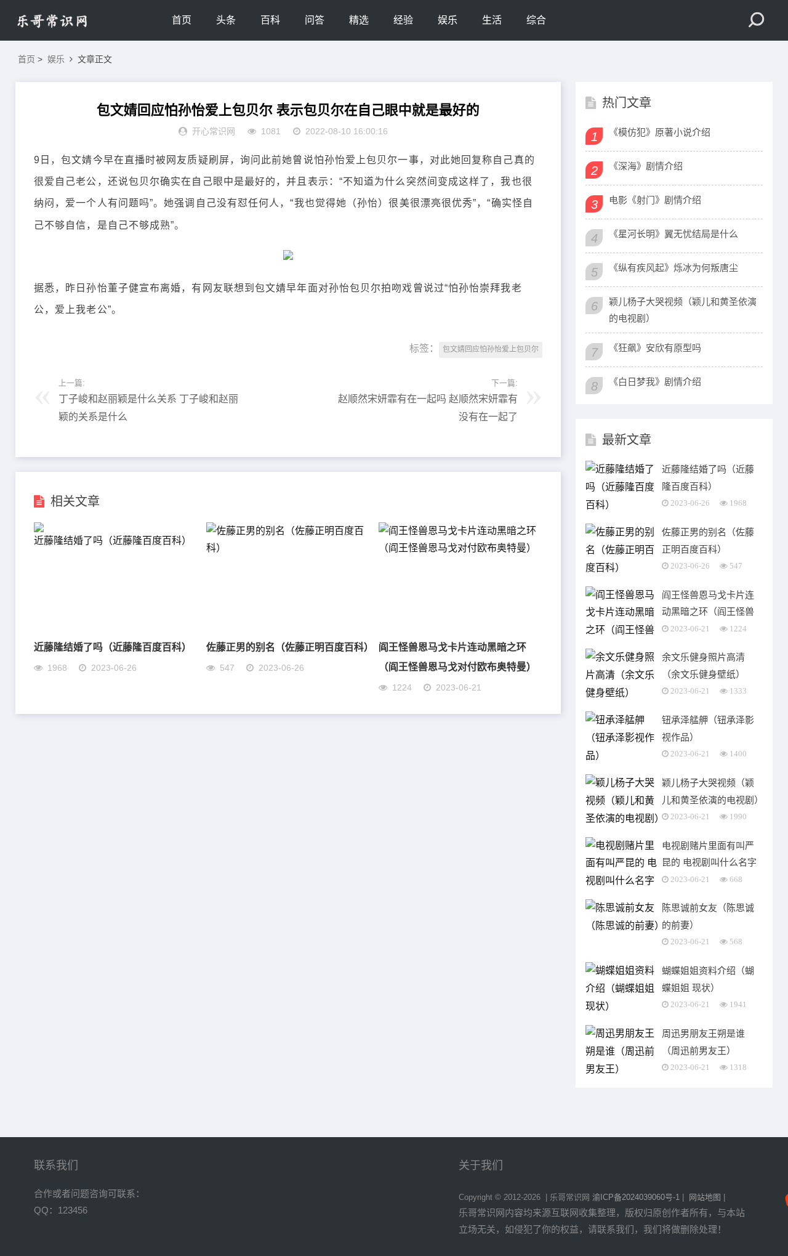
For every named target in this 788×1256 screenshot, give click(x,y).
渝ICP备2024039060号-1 (636, 1197)
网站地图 (705, 1197)
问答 (314, 20)
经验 (403, 20)
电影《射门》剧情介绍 (655, 200)
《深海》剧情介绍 (646, 166)
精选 (359, 20)
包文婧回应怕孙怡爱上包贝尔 (491, 349)
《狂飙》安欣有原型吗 (655, 347)
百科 (270, 20)
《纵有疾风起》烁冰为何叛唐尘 (673, 267)
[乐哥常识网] (67, 20)
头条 (226, 20)
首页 (181, 20)
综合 (536, 20)
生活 (492, 20)
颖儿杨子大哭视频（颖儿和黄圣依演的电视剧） (683, 309)
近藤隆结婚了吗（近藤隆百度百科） (112, 646)
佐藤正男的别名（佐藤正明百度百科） (290, 646)
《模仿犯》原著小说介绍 (659, 132)
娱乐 (447, 20)
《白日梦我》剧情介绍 (655, 381)
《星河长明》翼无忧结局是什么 (673, 234)
